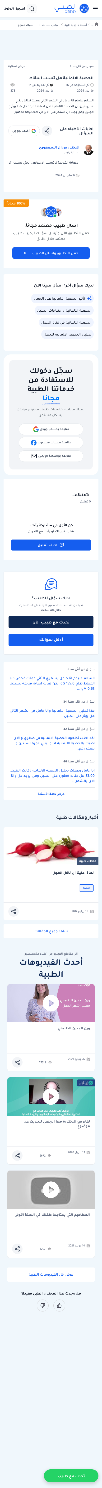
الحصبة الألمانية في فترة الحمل (66, 322)
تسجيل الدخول (14, 8)
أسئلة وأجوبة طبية (76, 25)
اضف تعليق (47, 545)
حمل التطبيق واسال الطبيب (55, 253)
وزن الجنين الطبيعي (74, 1028)
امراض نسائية (50, 25)
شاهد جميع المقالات (51, 931)
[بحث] (32, 8)
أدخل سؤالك (51, 639)
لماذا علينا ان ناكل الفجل (73, 873)
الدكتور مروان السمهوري (59, 147)
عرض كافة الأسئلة (51, 793)
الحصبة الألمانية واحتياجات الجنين (64, 310)
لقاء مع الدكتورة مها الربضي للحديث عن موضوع (57, 1123)
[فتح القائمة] (94, 8)
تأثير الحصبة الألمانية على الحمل (59, 298)
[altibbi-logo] (72, 8)
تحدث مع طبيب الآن (51, 622)
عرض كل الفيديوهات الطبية (51, 1274)
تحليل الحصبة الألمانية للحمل (67, 334)
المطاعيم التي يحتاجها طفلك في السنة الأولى (52, 1215)
